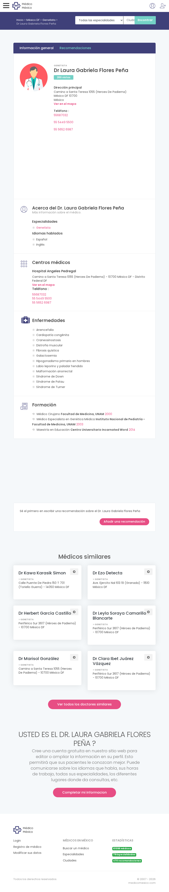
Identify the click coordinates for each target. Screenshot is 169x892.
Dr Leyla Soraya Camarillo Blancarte (119, 615)
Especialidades (73, 854)
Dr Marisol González (39, 658)
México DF (33, 20)
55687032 (61, 115)
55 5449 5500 (63, 122)
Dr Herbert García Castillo (45, 613)
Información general (37, 48)
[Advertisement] (84, 164)
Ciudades (69, 860)
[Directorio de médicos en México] (29, 6)
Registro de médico (27, 847)
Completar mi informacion (84, 792)
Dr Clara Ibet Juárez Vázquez (113, 661)
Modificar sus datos (27, 853)
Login (17, 841)
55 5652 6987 (63, 129)
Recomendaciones (75, 48)
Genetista (48, 20)
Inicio (19, 20)
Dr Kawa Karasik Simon (42, 573)
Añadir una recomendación (124, 521)
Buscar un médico (76, 848)
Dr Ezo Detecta (107, 573)
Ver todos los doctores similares (84, 704)
